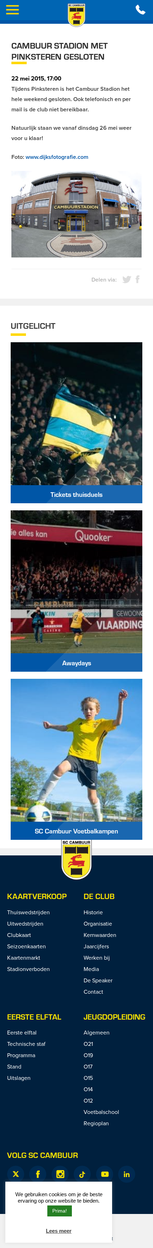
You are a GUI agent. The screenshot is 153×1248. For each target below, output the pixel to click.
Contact (93, 991)
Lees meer (59, 1231)
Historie (93, 912)
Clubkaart (19, 935)
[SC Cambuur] (76, 15)
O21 (88, 1044)
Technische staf (26, 1044)
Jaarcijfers (96, 946)
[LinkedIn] (126, 1174)
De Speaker (98, 980)
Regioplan (96, 1123)
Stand (14, 1066)
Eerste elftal (34, 1016)
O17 (88, 1066)
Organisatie (98, 923)
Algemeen (97, 1032)
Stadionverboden (28, 969)
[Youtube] (104, 1174)
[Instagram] (60, 1174)
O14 (88, 1089)
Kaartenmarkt (23, 957)
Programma (21, 1055)
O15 (88, 1078)
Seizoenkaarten (26, 946)
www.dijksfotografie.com (57, 157)
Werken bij (97, 957)
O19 (88, 1055)
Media (91, 969)
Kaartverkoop (37, 896)
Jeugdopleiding (114, 1016)
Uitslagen (19, 1078)
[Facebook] (37, 1174)
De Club (99, 896)
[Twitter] (15, 1174)
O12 (88, 1100)
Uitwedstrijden (25, 923)
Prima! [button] (59, 1211)
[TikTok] (82, 1174)
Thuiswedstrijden (28, 912)
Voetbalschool (101, 1112)
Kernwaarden (100, 935)
